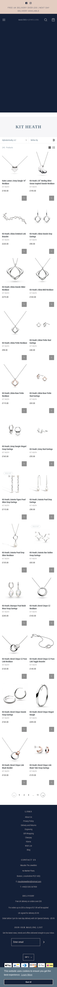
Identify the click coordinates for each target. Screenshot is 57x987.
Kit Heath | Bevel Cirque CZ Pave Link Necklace (14, 660)
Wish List (28, 846)
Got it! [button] (29, 982)
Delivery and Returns (28, 825)
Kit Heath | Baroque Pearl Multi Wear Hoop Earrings (14, 607)
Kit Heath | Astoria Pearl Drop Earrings (41, 500)
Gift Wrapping (28, 833)
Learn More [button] (26, 975)
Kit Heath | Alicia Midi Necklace (41, 290)
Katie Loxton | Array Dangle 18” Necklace (14, 182)
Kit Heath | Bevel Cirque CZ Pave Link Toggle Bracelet (42, 660)
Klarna (28, 841)
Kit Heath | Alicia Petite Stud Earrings (40, 341)
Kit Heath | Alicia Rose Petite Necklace (13, 394)
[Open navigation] (4, 20)
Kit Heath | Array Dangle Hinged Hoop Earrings (14, 447)
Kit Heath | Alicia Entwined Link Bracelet (14, 235)
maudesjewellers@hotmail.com (29, 881)
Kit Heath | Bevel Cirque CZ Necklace (40, 607)
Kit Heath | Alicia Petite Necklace (14, 343)
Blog (28, 850)
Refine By (34, 140)
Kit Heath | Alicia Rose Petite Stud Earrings (40, 394)
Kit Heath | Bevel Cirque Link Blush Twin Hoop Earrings (40, 766)
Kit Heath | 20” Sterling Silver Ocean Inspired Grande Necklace (42, 182)
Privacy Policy (28, 821)
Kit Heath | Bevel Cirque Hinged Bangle (42, 713)
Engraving (28, 829)
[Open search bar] (45, 20)
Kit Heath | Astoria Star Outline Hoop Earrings (41, 553)
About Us (28, 817)
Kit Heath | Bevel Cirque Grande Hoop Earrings (14, 713)
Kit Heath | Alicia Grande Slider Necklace (13, 288)
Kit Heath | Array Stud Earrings (41, 449)
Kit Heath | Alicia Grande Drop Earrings (41, 235)
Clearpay (28, 837)
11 (38, 795)
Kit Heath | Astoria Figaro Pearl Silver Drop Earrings (14, 500)
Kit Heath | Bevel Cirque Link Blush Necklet (13, 766)
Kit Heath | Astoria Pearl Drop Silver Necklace (13, 553)
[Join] (44, 942)
